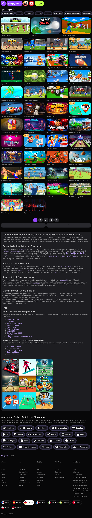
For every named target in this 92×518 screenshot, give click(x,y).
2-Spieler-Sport (59, 272)
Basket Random (13, 325)
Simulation (4, 485)
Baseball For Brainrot (14, 323)
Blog (74, 469)
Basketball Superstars (10, 251)
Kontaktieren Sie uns (79, 483)
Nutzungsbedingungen (80, 488)
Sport (2, 480)
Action (3, 475)
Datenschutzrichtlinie (80, 480)
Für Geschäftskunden (80, 477)
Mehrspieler (41, 475)
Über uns (76, 472)
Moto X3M (64, 280)
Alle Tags (58, 462)
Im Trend (3, 462)
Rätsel (3, 477)
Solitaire (57, 469)
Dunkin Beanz (52, 257)
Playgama (4, 456)
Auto (38, 469)
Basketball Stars (72, 253)
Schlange (40, 480)
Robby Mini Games (14, 346)
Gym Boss (10, 335)
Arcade (3, 469)
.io (1, 472)
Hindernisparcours (25, 483)
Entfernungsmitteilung (80, 485)
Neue (20, 462)
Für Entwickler (77, 475)
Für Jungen (22, 480)
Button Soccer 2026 (14, 333)
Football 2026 (12, 327)
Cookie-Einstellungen (80, 496)
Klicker (39, 485)
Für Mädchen (23, 475)
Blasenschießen (24, 472)
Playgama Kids (78, 493)
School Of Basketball (69, 257)
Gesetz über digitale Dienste (82, 491)
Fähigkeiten (22, 469)
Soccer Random (13, 320)
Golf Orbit (35, 284)
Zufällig (39, 462)
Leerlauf (57, 475)
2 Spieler (21, 477)
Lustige (39, 472)
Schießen (40, 477)
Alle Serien (76, 462)
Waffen (39, 483)
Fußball (13, 266)
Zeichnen (58, 472)
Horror (21, 485)
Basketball (22, 249)
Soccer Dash (66, 266)
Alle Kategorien (60, 477)
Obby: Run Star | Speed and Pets (19, 337)
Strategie (4, 483)
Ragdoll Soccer (23, 270)
